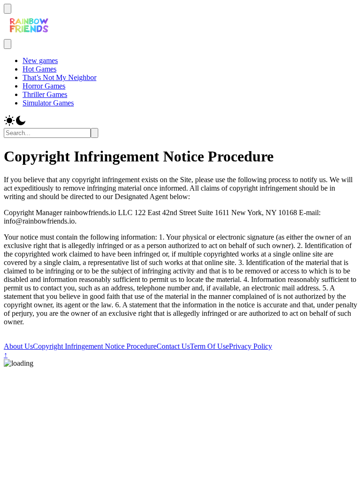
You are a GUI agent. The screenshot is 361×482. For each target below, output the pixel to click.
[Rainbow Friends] (29, 35)
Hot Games (39, 69)
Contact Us (173, 346)
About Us (18, 346)
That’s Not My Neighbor (59, 77)
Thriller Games (45, 94)
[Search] (94, 133)
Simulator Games (48, 103)
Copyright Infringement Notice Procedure (95, 346)
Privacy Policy (250, 346)
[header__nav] (7, 9)
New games (40, 60)
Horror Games (44, 86)
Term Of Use (209, 346)
